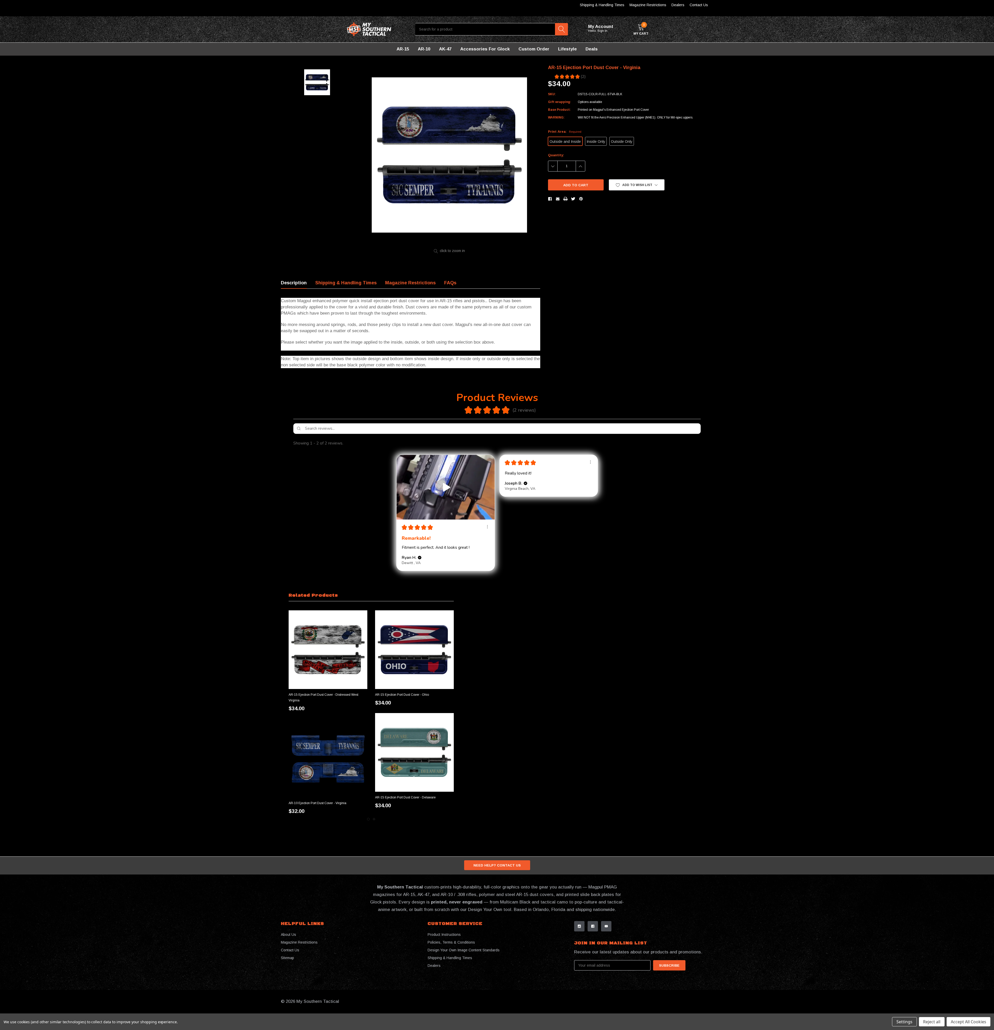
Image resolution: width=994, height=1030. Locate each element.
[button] (636, 184)
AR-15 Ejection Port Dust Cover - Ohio (402, 694)
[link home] (369, 29)
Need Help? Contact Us (497, 865)
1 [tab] (368, 819)
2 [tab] (374, 819)
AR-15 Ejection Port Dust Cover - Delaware (405, 797)
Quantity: (556, 155)
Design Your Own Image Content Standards (464, 950)
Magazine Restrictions (648, 5)
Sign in (602, 30)
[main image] (449, 155)
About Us (288, 934)
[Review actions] (487, 526)
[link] (328, 649)
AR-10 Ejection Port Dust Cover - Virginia (317, 803)
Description (294, 282)
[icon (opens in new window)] (579, 926)
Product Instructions (444, 934)
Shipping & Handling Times (602, 5)
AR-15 (403, 49)
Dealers (677, 5)
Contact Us (699, 5)
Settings (904, 1022)
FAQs (450, 282)
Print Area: (564, 132)
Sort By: (659, 443)
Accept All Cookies (968, 1022)
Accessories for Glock (485, 49)
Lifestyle (567, 49)
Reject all (931, 1022)
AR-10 (424, 49)
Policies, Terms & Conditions (451, 942)
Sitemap (287, 958)
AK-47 (445, 49)
